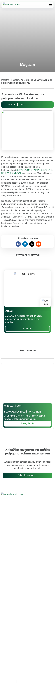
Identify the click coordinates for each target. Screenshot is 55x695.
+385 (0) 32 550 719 (21, 541)
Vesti (22, 104)
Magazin (15, 80)
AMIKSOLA (17, 173)
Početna (5, 80)
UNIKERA (6, 173)
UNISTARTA (33, 170)
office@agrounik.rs (17, 547)
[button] (18, 244)
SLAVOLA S (46, 170)
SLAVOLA (21, 170)
